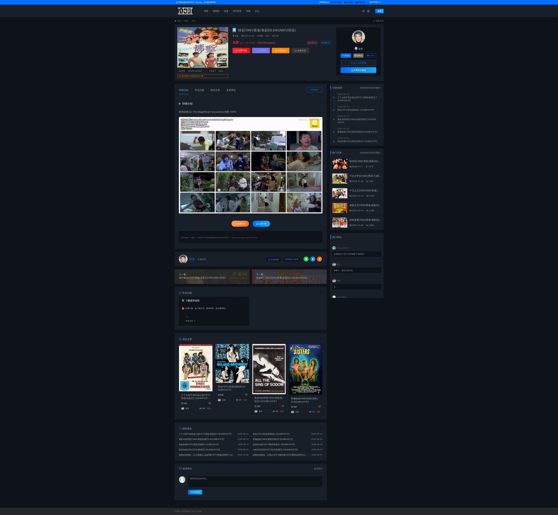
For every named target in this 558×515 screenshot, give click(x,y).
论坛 (257, 11)
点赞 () (313, 43)
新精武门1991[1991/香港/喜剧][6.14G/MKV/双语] (281, 277)
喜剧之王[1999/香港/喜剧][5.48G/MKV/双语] (365, 205)
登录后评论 (195, 492)
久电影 (185, 238)
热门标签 (337, 2)
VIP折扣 (251, 43)
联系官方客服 (359, 70)
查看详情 (189, 321)
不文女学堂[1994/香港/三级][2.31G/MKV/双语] (365, 175)
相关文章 (215, 90)
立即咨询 (314, 89)
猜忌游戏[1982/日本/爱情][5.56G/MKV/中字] (199, 449)
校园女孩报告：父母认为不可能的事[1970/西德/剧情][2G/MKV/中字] (281, 455)
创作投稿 (361, 2)
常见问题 (199, 90)
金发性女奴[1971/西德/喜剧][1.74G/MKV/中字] (274, 444)
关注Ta (347, 56)
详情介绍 (183, 90)
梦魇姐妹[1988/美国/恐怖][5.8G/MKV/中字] (304, 400)
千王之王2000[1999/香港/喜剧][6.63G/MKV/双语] (365, 190)
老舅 (236, 36)
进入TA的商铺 (359, 63)
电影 (206, 11)
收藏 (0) (326, 43)
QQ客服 (349, 2)
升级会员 (281, 50)
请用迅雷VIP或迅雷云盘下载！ (193, 76)
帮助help (325, 2)
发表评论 (231, 90)
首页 (179, 20)
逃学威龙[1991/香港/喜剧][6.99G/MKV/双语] (202, 277)
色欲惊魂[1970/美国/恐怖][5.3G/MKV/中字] (199, 444)
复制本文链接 (292, 259)
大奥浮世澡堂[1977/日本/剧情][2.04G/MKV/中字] (275, 449)
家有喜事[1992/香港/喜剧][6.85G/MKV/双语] (365, 219)
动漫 (226, 11)
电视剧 (216, 11)
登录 (379, 11)
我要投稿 (379, 20)
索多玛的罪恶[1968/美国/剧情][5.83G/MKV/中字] (268, 400)
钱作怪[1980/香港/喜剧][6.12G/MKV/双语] (365, 161)
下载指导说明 (192, 300)
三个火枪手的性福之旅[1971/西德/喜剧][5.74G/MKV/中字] (195, 397)
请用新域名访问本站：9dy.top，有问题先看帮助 (197, 2)
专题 (248, 11)
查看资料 (262, 50)
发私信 (359, 56)
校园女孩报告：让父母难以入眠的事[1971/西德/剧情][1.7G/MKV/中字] (207, 455)
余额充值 (301, 50)
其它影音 (237, 11)
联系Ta (372, 55)
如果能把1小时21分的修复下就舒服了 (349, 254)
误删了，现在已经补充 (343, 270)
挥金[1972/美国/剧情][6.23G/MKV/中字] (231, 388)
